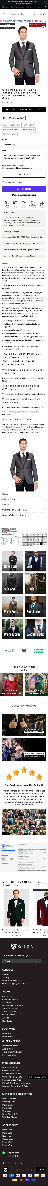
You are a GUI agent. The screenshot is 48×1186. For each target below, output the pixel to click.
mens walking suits (10, 134)
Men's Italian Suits (10, 1067)
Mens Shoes (7, 1036)
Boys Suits (7, 1108)
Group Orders (8, 1015)
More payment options (24, 195)
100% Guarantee (9, 1008)
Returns (5, 974)
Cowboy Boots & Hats (12, 1077)
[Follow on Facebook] (3, 1163)
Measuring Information (12, 1005)
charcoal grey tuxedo (10, 129)
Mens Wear (7, 1145)
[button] (24, 182)
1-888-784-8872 (18, 237)
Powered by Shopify (32, 1170)
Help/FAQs (7, 1021)
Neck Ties (6, 1136)
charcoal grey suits (27, 129)
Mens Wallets (8, 1142)
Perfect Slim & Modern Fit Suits (16, 1083)
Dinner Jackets (9, 1099)
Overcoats (6, 1111)
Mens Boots (7, 1033)
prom (5, 125)
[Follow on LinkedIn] (22, 1163)
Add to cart (24, 175)
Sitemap (5, 977)
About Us (6, 1002)
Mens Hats (7, 1130)
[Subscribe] (38, 961)
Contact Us (7, 996)
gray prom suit (15, 125)
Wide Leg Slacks (9, 1117)
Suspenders (7, 1139)
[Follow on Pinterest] (15, 1163)
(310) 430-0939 (13, 1153)
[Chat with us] (45, 2)
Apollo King (7, 1049)
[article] (11, 684)
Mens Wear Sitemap (11, 980)
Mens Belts (7, 1133)
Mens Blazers (8, 1105)
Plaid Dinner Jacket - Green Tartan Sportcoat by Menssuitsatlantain (15, 931)
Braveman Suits (9, 1055)
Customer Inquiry (10, 999)
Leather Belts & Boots (11, 1074)
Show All (40, 884)
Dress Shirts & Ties (10, 1114)
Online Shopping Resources (14, 983)
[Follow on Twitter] (9, 1163)
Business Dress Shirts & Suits (15, 1086)
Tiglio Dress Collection (12, 1052)
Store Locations (9, 1011)
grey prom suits (27, 125)
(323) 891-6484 (13, 1156)
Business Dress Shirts (12, 1080)
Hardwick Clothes (10, 1046)
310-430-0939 (27, 218)
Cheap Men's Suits (10, 1070)
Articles (5, 1018)
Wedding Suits (8, 1102)
